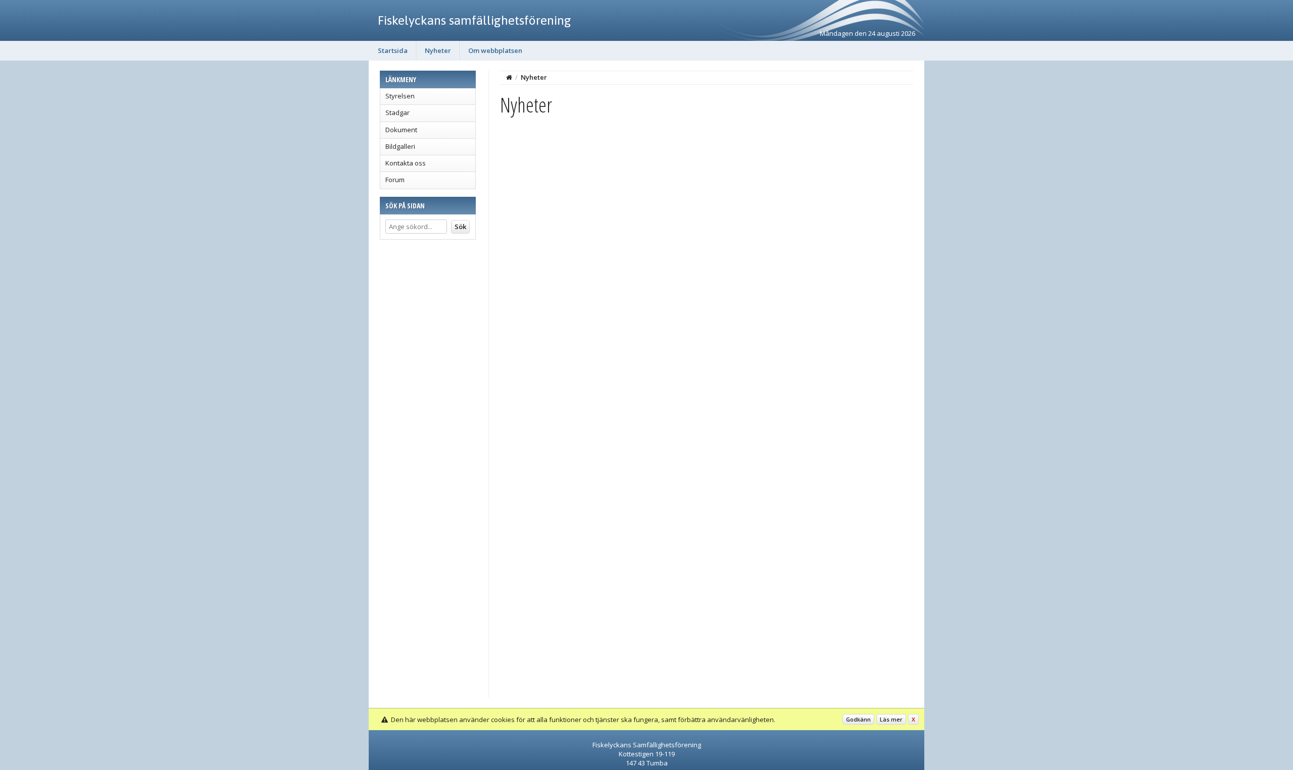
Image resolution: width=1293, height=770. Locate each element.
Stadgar (397, 112)
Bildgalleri (400, 146)
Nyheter (438, 50)
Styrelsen (400, 95)
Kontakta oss (405, 163)
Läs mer (891, 719)
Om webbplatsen (495, 50)
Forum (395, 179)
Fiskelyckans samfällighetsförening (474, 20)
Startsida (393, 50)
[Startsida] (509, 77)
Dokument (401, 129)
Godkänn (858, 719)
